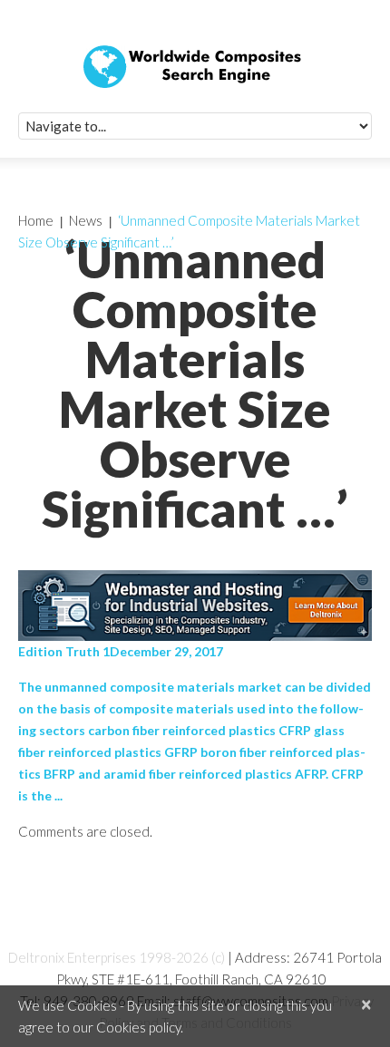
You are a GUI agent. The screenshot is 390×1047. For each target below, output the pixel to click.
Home (36, 220)
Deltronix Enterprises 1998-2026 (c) (116, 957)
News (85, 220)
